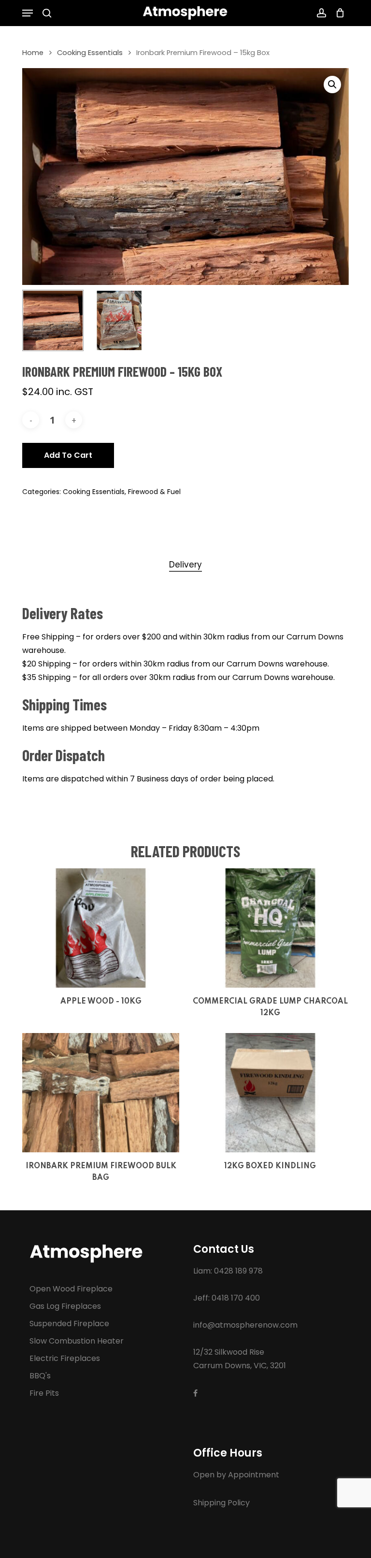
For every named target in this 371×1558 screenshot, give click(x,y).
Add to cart (68, 455)
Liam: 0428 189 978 (228, 1270)
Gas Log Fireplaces (65, 1306)
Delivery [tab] (185, 564)
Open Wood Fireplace (71, 1288)
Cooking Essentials (90, 52)
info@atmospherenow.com (245, 1325)
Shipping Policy (221, 1502)
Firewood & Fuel (154, 491)
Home (32, 52)
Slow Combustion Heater (76, 1340)
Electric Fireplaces (64, 1358)
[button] (27, 13)
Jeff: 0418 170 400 (226, 1297)
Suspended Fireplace (69, 1323)
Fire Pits (44, 1393)
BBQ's (40, 1375)
